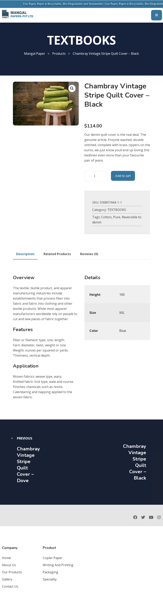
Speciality (50, 579)
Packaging (50, 572)
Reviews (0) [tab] (89, 254)
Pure (116, 217)
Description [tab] (25, 254)
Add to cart (123, 176)
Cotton (106, 217)
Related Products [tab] (57, 254)
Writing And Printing (58, 565)
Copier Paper (52, 558)
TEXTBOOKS (116, 210)
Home (6, 558)
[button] (72, 88)
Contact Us (10, 586)
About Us (9, 565)
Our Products (12, 572)
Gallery (7, 579)
